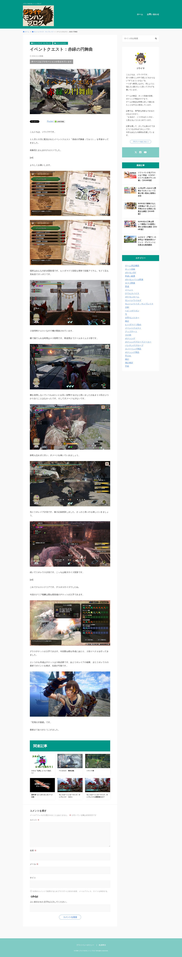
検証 (127, 321)
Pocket (50, 121)
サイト (33, 878)
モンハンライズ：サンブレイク (139, 304)
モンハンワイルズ (133, 300)
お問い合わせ (153, 14)
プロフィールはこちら (140, 141)
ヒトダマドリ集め (133, 325)
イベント (129, 290)
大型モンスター (132, 318)
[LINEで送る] (59, 121)
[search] (155, 39)
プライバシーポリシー (85, 945)
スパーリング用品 (133, 349)
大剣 (127, 307)
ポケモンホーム (132, 297)
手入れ (128, 356)
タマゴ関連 (130, 283)
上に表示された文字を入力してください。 (49, 902)
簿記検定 (129, 363)
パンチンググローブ (134, 345)
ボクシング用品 (132, 352)
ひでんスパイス (132, 293)
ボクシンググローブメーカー (138, 342)
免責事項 (102, 945)
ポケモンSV (130, 273)
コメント (34, 820)
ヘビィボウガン (132, 311)
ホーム (140, 14)
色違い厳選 (130, 276)
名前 (33, 850)
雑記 (127, 359)
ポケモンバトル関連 (134, 279)
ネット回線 (130, 269)
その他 (128, 335)
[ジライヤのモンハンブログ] (38, 15)
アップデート (131, 331)
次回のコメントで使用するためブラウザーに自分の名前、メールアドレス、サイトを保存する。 (71, 891)
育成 (127, 286)
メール (34, 864)
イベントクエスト (133, 328)
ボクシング (130, 338)
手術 (127, 366)
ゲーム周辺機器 (132, 266)
